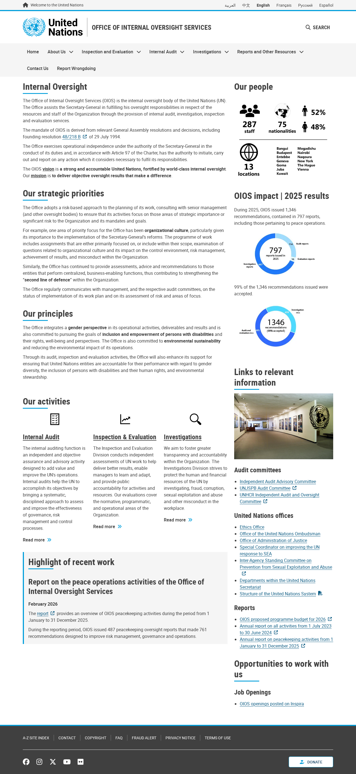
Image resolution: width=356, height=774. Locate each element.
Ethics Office (252, 527)
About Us (54, 52)
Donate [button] (314, 762)
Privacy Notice (180, 737)
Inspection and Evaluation (105, 52)
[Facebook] (27, 761)
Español (326, 5)
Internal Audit (161, 52)
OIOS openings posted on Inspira (272, 704)
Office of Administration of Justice (273, 540)
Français (283, 5)
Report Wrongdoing (76, 68)
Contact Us (37, 68)
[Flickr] (80, 761)
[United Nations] (53, 27)
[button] (317, 27)
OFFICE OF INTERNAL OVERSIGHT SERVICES (151, 27)
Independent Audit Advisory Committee (278, 481)
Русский (305, 5)
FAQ (119, 737)
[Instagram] (39, 761)
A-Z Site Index (36, 737)
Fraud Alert (144, 737)
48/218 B (71, 137)
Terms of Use (218, 737)
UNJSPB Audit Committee (265, 488)
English (263, 5)
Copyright (95, 737)
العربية (230, 5)
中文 (246, 5)
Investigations (205, 52)
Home (33, 52)
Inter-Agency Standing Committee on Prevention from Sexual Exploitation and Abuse (286, 563)
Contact (67, 737)
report (42, 613)
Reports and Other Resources (264, 52)
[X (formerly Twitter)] (53, 761)
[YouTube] (66, 761)
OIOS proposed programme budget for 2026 (283, 619)
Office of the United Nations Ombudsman (280, 534)
